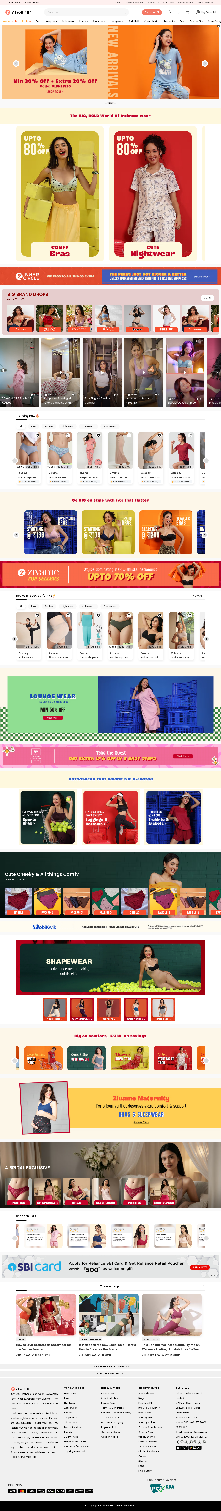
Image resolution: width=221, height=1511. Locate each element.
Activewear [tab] (88, 426)
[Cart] (188, 12)
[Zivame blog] (195, 1441)
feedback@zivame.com (196, 1432)
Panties (68, 1412)
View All (207, 298)
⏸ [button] (218, 26)
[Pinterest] (190, 1441)
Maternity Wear (73, 1427)
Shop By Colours (147, 1422)
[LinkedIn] (203, 1441)
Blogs (117, 2)
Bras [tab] (33, 426)
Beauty (68, 1432)
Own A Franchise (147, 1441)
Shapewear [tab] (110, 426)
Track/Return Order (134, 2)
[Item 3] (109, 1010)
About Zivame (146, 1393)
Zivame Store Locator (150, 1427)
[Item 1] (55, 1010)
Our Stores (168, 2)
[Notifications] (169, 12)
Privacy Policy (108, 1403)
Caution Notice (109, 1436)
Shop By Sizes (146, 1417)
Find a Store (145, 1470)
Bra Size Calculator (149, 1407)
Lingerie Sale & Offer (75, 1441)
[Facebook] (177, 1442)
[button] (124, 12)
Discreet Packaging (112, 1422)
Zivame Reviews (147, 1446)
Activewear (70, 1407)
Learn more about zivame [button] (109, 1366)
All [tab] (20, 426)
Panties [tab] (49, 426)
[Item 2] (82, 1010)
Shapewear (70, 1417)
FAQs (141, 1465)
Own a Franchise (205, 2)
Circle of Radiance (148, 1451)
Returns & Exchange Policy (116, 1412)
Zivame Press (145, 1432)
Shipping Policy (109, 1398)
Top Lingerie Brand (74, 1451)
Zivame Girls (71, 1436)
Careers (142, 1456)
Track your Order (110, 1417)
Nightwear (70, 1403)
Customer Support (111, 1432)
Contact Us (153, 2)
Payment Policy (110, 1427)
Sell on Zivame (185, 2)
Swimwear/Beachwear (76, 1446)
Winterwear (70, 1422)
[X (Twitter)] (181, 1441)
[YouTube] (199, 1441)
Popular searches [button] (109, 1373)
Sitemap (143, 1461)
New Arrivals (70, 1393)
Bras (66, 1398)
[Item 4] (136, 1010)
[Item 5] (163, 1010)
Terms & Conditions (112, 1407)
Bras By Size (144, 1412)
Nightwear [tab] (67, 426)
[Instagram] (186, 1441)
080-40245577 (192, 1422)
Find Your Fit (145, 1403)
